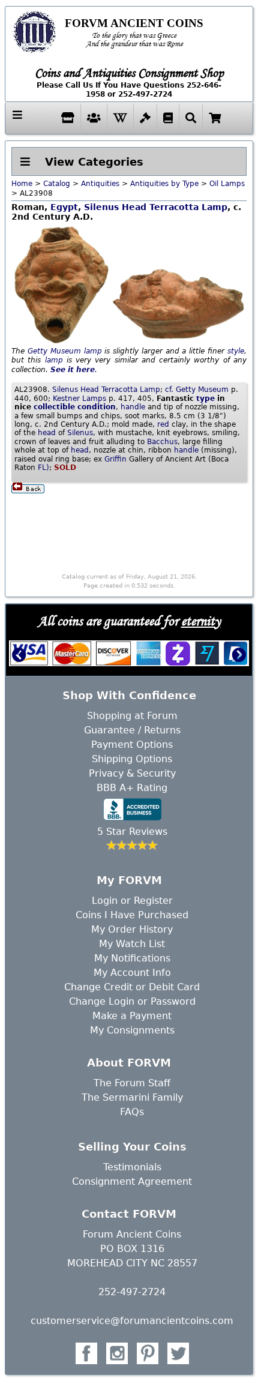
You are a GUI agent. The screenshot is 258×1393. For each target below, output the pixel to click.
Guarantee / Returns (132, 730)
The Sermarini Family (132, 1097)
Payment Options (132, 744)
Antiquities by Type (164, 183)
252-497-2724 (132, 1292)
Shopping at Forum (132, 715)
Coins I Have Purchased (132, 915)
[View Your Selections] (215, 117)
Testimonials (132, 1167)
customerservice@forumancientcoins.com (132, 1320)
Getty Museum (54, 351)
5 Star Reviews (132, 831)
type (205, 398)
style (235, 351)
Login (105, 900)
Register (153, 900)
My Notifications (132, 958)
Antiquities (100, 183)
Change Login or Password (132, 1001)
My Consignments (132, 1030)
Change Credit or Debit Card (132, 987)
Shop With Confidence (129, 695)
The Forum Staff (132, 1083)
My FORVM (129, 880)
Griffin (115, 459)
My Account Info (132, 972)
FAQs (132, 1112)
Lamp (214, 207)
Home (21, 183)
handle (133, 407)
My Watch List (132, 943)
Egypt (64, 207)
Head (134, 207)
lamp (93, 351)
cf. (169, 389)
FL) (43, 467)
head (47, 433)
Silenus (101, 207)
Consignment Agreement (132, 1181)
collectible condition (75, 407)
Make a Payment (132, 1015)
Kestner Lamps (79, 398)
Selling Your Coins (132, 1146)
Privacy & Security (132, 773)
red (163, 424)
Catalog (56, 183)
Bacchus (162, 442)
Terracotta (174, 207)
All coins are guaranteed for (129, 620)
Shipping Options (132, 759)
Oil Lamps (227, 183)
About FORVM (129, 1062)
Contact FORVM (129, 1214)
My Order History (132, 929)
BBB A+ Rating (132, 787)
